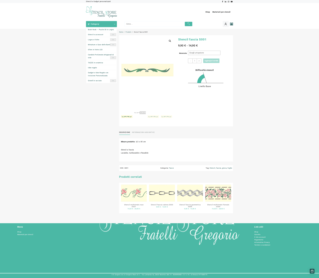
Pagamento (258, 240)
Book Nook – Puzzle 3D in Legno (101, 30)
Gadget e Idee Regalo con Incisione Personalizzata (98, 74)
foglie (230, 168)
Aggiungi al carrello (211, 61)
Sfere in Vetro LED (95, 50)
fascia (218, 168)
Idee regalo (92, 68)
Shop (19, 232)
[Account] (226, 24)
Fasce (171, 168)
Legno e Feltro (93, 40)
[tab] (125, 132)
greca (224, 168)
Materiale (183, 53)
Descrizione (124, 132)
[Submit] (188, 24)
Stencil (212, 168)
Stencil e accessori (95, 34)
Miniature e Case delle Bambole (100, 45)
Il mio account (260, 237)
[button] (170, 41)
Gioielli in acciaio (95, 81)
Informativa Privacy (262, 242)
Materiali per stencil (25, 234)
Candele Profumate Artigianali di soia (101, 56)
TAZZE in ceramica (95, 63)
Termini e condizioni (262, 245)
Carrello (257, 234)
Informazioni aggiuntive (143, 132)
